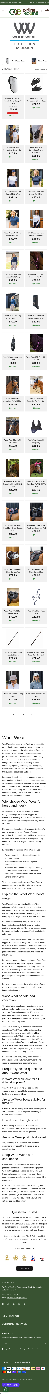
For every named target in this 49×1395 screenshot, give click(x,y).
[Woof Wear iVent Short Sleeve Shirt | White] (13, 178)
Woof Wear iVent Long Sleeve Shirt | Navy (13, 275)
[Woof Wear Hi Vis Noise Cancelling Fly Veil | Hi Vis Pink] (36, 468)
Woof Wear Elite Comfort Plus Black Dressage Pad (36, 526)
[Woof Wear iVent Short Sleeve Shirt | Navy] (36, 178)
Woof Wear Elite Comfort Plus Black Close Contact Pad (12, 527)
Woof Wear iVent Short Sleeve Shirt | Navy (36, 192)
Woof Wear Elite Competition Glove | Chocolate (36, 150)
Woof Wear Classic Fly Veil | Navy (36, 441)
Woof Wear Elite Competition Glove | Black (36, 99)
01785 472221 (12, 1295)
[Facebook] (4, 1303)
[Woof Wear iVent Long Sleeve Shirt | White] (36, 219)
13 (31, 714)
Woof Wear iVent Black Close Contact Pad (36, 570)
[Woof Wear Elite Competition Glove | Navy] (13, 134)
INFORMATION (10, 1316)
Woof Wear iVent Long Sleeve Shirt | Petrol (13, 317)
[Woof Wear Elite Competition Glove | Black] (36, 84)
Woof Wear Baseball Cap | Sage (36, 695)
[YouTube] (15, 1304)
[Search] (42, 11)
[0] (45, 11)
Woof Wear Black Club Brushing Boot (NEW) (36, 317)
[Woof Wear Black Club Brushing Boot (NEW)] (36, 302)
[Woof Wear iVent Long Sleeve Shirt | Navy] (13, 260)
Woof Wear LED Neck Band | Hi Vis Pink (36, 275)
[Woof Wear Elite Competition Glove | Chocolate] (36, 134)
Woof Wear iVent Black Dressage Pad (12, 612)
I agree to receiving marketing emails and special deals (23, 1349)
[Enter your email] (45, 1344)
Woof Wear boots (37, 786)
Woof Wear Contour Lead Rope (13, 358)
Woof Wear (20, 1185)
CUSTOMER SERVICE (14, 1324)
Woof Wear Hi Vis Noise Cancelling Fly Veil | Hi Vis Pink (36, 484)
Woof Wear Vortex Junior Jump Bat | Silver (13, 653)
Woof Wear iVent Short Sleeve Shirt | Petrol (12, 234)
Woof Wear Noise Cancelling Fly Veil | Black (12, 400)
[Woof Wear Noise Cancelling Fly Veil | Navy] (36, 385)
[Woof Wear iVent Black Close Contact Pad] (36, 555)
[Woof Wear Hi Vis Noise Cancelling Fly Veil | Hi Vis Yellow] (13, 468)
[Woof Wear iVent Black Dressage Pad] (13, 597)
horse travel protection (19, 987)
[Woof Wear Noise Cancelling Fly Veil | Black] (13, 385)
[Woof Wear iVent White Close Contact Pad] (13, 555)
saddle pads (20, 789)
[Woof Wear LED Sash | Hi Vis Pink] (36, 343)
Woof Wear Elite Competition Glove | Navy (12, 148)
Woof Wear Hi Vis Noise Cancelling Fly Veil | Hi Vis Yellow (13, 484)
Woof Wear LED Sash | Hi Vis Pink (36, 358)
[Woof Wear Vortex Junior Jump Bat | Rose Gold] (36, 638)
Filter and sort (11, 69)
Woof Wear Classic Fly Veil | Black (12, 441)
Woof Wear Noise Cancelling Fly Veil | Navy (36, 400)
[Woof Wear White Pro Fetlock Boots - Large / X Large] (13, 84)
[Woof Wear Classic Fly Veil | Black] (13, 426)
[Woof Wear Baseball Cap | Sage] (36, 680)
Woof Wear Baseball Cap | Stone (13, 695)
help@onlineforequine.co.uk (17, 1298)
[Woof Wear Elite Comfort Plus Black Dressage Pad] (36, 511)
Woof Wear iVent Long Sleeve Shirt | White (36, 234)
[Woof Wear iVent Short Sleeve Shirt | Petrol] (13, 219)
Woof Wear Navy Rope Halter (36, 612)
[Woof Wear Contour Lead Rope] (13, 343)
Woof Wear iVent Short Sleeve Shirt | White (12, 192)
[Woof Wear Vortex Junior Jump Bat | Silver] (13, 638)
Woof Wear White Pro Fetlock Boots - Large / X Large (13, 100)
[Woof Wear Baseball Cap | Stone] (13, 680)
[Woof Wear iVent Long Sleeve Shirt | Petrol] (13, 302)
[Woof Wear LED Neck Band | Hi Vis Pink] (36, 260)
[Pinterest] (20, 1303)
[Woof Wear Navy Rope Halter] (36, 597)
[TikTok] (26, 1303)
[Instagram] (9, 1303)
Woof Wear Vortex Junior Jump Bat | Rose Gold (36, 653)
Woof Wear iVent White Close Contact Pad (12, 570)
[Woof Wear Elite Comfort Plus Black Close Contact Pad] (13, 511)
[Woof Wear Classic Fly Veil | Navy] (36, 426)
